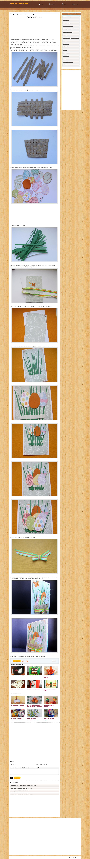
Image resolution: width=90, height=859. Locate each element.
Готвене (65, 41)
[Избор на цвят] (29, 768)
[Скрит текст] (32, 768)
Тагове (64, 4)
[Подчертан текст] (15, 768)
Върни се (17, 661)
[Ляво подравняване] (20, 768)
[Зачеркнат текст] (18, 768)
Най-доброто (53, 4)
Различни (65, 59)
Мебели (65, 50)
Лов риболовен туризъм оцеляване (71, 38)
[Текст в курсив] (13, 768)
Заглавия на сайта (71, 14)
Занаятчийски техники (68, 62)
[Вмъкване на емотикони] (27, 768)
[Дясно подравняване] (24, 768)
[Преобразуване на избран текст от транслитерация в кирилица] (36, 768)
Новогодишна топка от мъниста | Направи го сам (21, 788)
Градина (65, 35)
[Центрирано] (22, 768)
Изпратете (17, 777)
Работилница (66, 44)
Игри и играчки (66, 53)
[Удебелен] (12, 768)
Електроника (66, 20)
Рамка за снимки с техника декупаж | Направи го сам (22, 793)
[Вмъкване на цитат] (34, 768)
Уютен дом (65, 47)
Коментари (76, 4)
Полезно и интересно (67, 32)
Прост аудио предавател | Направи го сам (20, 791)
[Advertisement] (34, 27)
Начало (41, 4)
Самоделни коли (66, 17)
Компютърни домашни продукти (70, 29)
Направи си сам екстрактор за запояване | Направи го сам (23, 785)
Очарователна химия (67, 23)
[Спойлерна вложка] (38, 768)
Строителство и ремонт (68, 26)
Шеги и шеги (66, 56)
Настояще (65, 65)
